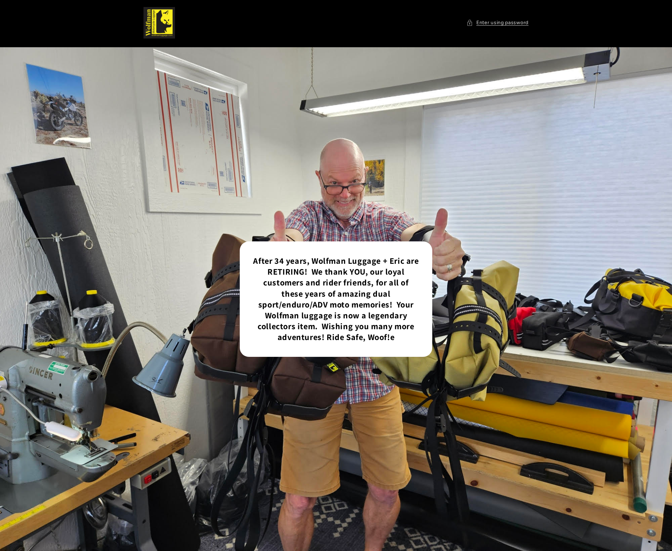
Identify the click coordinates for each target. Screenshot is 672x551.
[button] (497, 22)
